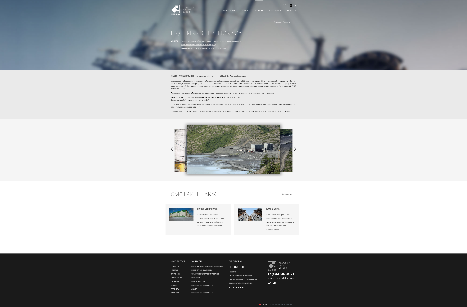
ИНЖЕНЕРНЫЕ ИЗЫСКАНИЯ (201, 270)
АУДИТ (194, 289)
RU (291, 5)
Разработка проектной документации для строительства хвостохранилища (211, 41)
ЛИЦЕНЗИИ (175, 281)
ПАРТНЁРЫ (175, 289)
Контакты (291, 10)
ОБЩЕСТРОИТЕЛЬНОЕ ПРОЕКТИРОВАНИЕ (207, 266)
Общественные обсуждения (241, 275)
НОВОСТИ (232, 272)
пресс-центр (238, 267)
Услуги (244, 10)
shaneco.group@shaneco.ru (281, 278)
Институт (178, 261)
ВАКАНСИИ (175, 293)
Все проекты (287, 194)
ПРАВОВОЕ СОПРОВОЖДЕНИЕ (202, 285)
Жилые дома (272, 209)
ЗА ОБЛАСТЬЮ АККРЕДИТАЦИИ (241, 283)
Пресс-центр (275, 10)
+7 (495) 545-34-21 (281, 273)
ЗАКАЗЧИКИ (175, 274)
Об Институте (229, 10)
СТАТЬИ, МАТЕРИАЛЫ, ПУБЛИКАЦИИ (243, 279)
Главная (277, 22)
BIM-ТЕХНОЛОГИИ (198, 281)
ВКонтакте (274, 283)
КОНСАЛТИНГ (196, 278)
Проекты (259, 10)
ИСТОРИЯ (174, 270)
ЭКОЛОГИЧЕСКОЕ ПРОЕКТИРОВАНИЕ (205, 274)
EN (295, 5)
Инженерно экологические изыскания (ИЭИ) (198, 45)
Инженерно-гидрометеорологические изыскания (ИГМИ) (203, 48)
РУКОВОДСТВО (176, 278)
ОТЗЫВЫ (174, 285)
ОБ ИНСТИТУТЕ (176, 266)
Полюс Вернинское (207, 209)
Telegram (269, 283)
